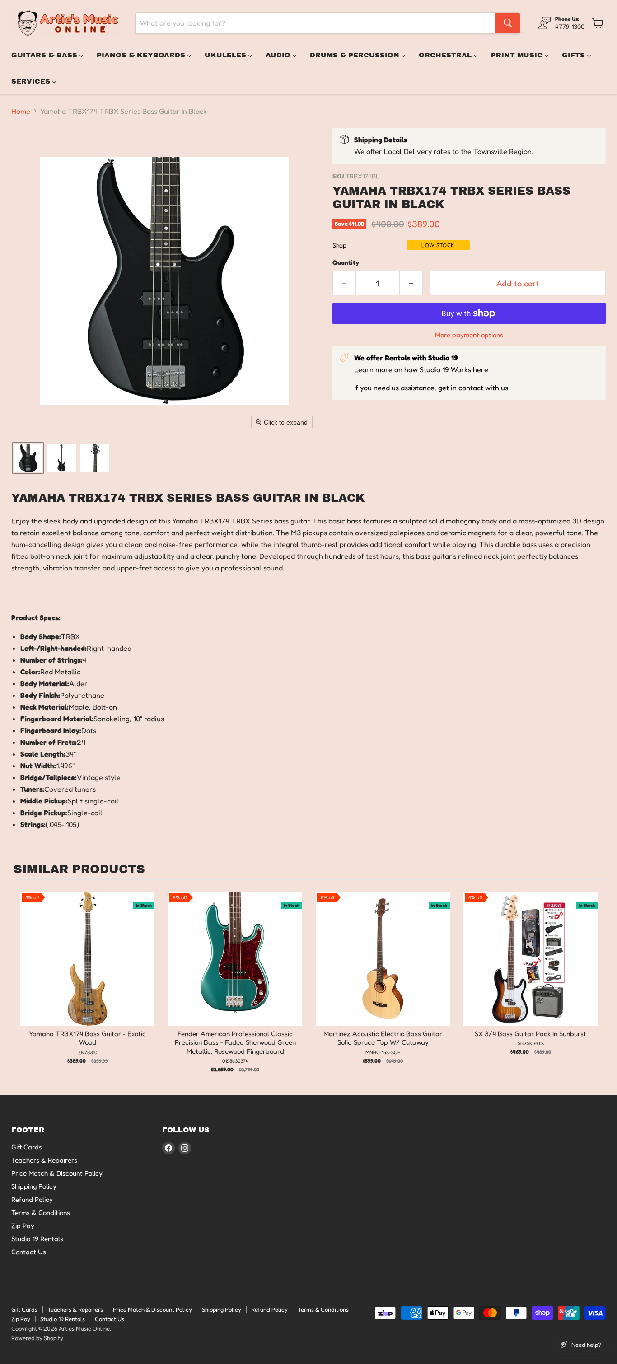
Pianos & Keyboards (142, 55)
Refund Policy (32, 1199)
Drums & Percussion (356, 55)
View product (87, 968)
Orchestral (446, 55)
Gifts (574, 55)
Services (31, 81)
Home (20, 111)
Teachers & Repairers (44, 1160)
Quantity (345, 262)
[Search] (507, 23)
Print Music (518, 55)
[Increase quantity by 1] (411, 283)
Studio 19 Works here (454, 369)
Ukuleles (226, 55)
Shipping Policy (33, 1186)
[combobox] (315, 23)
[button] (28, 458)
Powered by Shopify (37, 1337)
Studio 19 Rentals (37, 1238)
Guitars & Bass (45, 55)
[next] (594, 982)
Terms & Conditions (40, 1212)
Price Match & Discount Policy (57, 1173)
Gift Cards (26, 1147)
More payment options (469, 335)
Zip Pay (22, 1225)
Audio (279, 55)
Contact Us (28, 1251)
